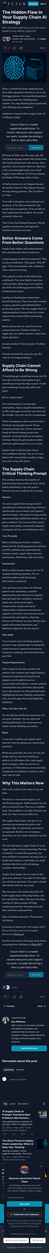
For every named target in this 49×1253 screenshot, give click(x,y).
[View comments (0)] (14, 48)
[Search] (44, 1104)
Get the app (37, 1240)
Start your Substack (17, 1240)
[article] (24, 1123)
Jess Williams (29, 39)
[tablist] (14, 1069)
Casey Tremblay (20, 1130)
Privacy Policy (33, 1226)
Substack (11, 1247)
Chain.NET (36, 944)
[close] (41, 1166)
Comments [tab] (8, 1070)
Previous (10, 1006)
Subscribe (33, 4)
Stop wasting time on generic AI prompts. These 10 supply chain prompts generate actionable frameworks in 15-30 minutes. (17, 1123)
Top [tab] (5, 1104)
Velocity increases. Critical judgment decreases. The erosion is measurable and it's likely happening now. (17, 1152)
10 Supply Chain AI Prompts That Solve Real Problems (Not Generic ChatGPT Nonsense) (16, 1115)
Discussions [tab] (23, 1104)
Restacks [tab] (20, 1070)
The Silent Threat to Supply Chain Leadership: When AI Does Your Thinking (17, 1144)
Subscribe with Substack (26, 1214)
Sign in (43, 4)
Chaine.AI (19, 934)
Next (40, 1006)
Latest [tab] (12, 1104)
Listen (43, 39)
